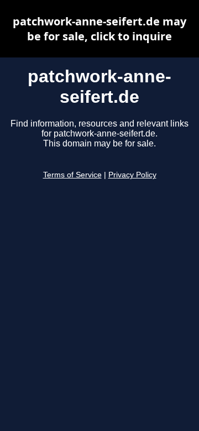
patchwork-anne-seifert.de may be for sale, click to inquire (99, 29)
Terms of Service (72, 175)
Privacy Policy (132, 175)
